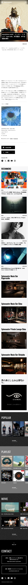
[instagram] (15, 161)
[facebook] (8, 161)
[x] (5, 161)
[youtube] (12, 161)
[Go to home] (6, 2)
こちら (9, 99)
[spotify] (2, 161)
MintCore (18, 86)
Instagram (16, 138)
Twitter (11, 138)
